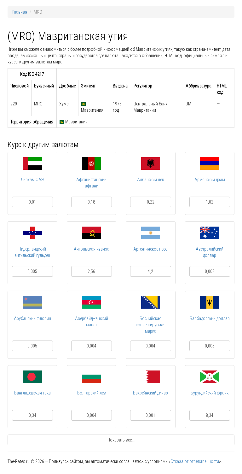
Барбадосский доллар (210, 318)
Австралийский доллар (209, 252)
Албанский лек (150, 179)
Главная (19, 12)
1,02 (209, 201)
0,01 (32, 201)
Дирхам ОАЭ (32, 179)
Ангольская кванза (91, 249)
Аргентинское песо (150, 249)
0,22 (150, 201)
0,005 (32, 271)
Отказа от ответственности (194, 461)
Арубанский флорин (32, 318)
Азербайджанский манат (91, 321)
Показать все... (121, 439)
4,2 (150, 271)
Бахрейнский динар (150, 392)
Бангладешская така (32, 392)
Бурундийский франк (209, 392)
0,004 (91, 345)
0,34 (32, 415)
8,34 (209, 415)
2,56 (91, 271)
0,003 (210, 271)
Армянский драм (209, 179)
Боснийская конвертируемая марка (150, 325)
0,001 (150, 415)
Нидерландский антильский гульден (32, 252)
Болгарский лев (91, 392)
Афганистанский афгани (91, 182)
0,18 (91, 201)
